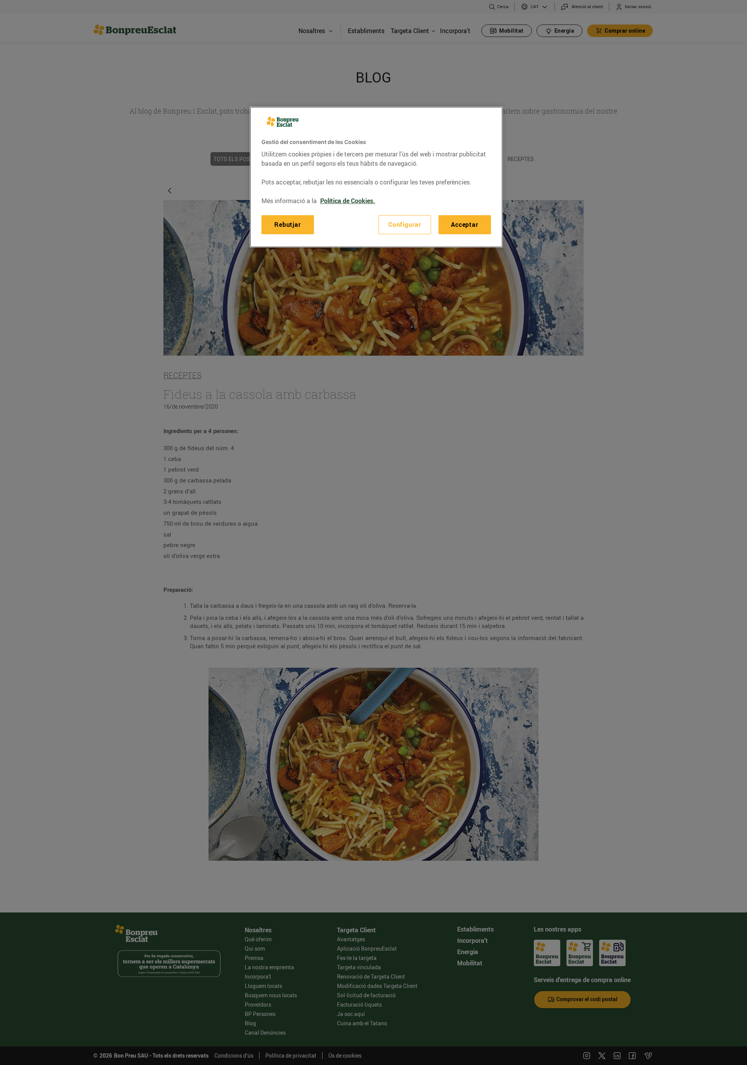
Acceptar (464, 224)
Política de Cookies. (347, 201)
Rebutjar (287, 224)
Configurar (404, 224)
